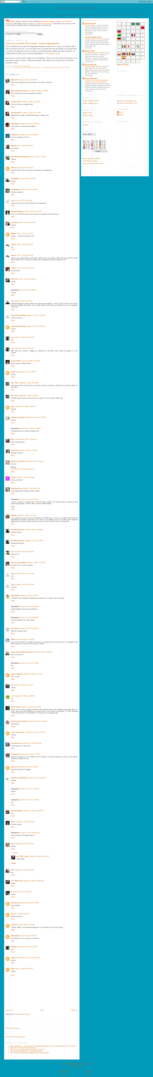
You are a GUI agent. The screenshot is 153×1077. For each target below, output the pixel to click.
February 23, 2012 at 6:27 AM (24, 870)
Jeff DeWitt (14, 178)
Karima (13, 477)
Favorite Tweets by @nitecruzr (15, 1037)
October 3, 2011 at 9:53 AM (29, 499)
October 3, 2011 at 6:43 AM (31, 488)
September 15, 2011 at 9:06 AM (25, 406)
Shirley (13, 167)
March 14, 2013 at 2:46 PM (24, 968)
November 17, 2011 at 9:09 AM (24, 696)
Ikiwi (12, 870)
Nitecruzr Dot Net (76, 8)
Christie (13, 268)
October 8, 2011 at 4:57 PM (29, 595)
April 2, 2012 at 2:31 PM (21, 914)
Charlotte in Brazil (91, 15)
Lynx (12, 337)
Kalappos (14, 947)
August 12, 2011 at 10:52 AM (24, 348)
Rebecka (14, 515)
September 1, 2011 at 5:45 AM (28, 395)
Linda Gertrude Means (18, 315)
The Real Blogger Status (52, 53)
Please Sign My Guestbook (91, 158)
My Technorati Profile (64, 1071)
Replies (15, 853)
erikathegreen (15, 189)
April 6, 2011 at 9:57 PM (25, 145)
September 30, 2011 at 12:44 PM (25, 439)
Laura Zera (14, 450)
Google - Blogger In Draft (90, 101)
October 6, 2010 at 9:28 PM (29, 135)
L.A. (12, 696)
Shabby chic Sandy (17, 417)
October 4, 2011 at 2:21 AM (34, 540)
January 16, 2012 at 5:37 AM (25, 822)
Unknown (14, 925)
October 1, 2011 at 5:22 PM (28, 450)
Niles (12, 968)
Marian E (14, 767)
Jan (12, 685)
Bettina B (14, 80)
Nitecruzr (120, 112)
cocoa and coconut (18, 732)
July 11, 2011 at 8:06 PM (25, 244)
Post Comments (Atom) (22, 1014)
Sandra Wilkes (16, 361)
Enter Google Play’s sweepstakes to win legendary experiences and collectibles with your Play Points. (43, 1046)
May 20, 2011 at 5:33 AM (25, 167)
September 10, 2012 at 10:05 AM (29, 958)
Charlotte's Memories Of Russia (122, 15)
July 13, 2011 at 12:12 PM (25, 268)
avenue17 (85, 125)
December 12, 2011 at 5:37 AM (35, 732)
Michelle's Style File (18, 461)
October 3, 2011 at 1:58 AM (25, 477)
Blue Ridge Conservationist (20, 156)
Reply (13, 85)
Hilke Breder (15, 124)
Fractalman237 (16, 102)
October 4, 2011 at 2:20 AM (34, 529)
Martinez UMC (87, 113)
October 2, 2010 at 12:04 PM (27, 80)
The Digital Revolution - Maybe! (94, 53)
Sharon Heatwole (17, 674)
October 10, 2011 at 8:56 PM (29, 606)
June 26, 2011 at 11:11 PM (32, 211)
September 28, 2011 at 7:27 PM (35, 417)
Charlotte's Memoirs (77, 15)
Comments (30, 67)
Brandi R (14, 372)
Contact (144, 15)
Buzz (19, 15)
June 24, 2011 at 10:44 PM (23, 200)
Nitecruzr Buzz (90, 51)
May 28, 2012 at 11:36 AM (27, 936)
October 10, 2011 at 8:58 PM (29, 617)
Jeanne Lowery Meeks (18, 562)
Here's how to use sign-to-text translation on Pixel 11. (27, 1049)
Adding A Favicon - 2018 (92, 39)
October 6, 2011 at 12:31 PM (24, 573)
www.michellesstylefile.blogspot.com (23, 469)
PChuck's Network (91, 78)
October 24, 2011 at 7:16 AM (29, 663)
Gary (12, 406)
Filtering (45, 67)
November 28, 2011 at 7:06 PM (37, 721)
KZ (12, 914)
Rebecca (14, 233)
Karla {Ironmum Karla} (19, 721)
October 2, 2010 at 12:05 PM (39, 91)
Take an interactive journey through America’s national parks (29, 1053)
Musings (43, 15)
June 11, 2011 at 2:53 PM (27, 178)
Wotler (13, 639)
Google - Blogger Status (90, 103)
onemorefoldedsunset (18, 326)
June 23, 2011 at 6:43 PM (29, 189)
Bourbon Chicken (90, 25)
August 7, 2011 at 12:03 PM (36, 315)
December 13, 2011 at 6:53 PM (32, 743)
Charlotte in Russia (104, 15)
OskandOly (15, 936)
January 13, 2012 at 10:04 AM (33, 811)
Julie (12, 844)
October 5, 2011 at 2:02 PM (36, 562)
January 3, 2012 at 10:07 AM (29, 789)
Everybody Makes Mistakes (93, 66)
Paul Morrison (16, 743)
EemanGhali (15, 595)
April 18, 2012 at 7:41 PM (26, 925)
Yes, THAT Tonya (22, 856)
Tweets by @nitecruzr (13, 1028)
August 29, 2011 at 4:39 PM (27, 372)
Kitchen (36, 15)
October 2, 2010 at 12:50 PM (29, 124)
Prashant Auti (15, 903)
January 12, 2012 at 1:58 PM (29, 800)
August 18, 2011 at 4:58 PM (31, 361)
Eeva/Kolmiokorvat (17, 529)
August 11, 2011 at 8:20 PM (36, 326)
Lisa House (15, 222)
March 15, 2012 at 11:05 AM (22, 892)
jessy (13, 573)
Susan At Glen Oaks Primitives (21, 652)
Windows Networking (63, 15)
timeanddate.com (130, 101)
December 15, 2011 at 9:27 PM (30, 754)
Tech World (51, 15)
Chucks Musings (90, 64)
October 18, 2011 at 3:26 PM (25, 639)
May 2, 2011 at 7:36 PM (38, 156)
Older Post (74, 1010)
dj (11, 892)
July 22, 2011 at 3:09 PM (28, 290)
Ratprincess (15, 135)
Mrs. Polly (14, 383)
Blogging (14, 15)
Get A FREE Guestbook (90, 161)
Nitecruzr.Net (64, 67)
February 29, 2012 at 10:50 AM (33, 881)
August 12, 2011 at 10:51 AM (24, 337)
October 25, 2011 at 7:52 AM (23, 685)
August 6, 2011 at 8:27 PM (23, 301)
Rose (12, 439)
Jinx (12, 200)
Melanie (13, 145)
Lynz (12, 551)
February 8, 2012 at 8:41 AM (24, 844)
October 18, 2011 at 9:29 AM (29, 628)
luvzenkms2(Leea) (17, 211)
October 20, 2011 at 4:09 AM (42, 652)
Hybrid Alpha (15, 707)
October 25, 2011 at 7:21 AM (32, 674)
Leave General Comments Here (92, 163)
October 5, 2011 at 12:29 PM (24, 551)
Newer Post (9, 1010)
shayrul (13, 244)
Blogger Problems (19, 67)
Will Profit (14, 279)
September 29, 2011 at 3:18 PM (30, 428)
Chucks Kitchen (90, 23)
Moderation (54, 67)
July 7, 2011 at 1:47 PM (25, 233)
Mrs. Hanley (15, 628)
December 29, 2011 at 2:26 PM (28, 767)
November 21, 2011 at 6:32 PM (31, 707)
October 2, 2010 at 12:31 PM (31, 102)
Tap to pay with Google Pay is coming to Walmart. (26, 1051)
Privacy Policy (76, 1066)
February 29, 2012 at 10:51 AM (39, 856)
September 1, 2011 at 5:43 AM (28, 383)
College (25, 15)
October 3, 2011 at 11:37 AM (26, 515)
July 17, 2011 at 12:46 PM (27, 279)
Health (31, 15)
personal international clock (128, 103)
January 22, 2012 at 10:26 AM (30, 833)
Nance (13, 822)
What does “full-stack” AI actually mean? (23, 1048)
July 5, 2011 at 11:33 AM (27, 222)
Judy (12, 301)
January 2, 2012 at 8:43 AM (37, 778)
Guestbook (137, 15)
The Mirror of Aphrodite (19, 778)
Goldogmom (15, 754)
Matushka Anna (16, 488)
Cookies (38, 67)
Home (8, 15)
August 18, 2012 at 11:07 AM (27, 947)
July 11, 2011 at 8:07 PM (25, 255)
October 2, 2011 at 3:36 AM (34, 461)
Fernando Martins (17, 811)
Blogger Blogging (48, 21)
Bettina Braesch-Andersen (20, 91)
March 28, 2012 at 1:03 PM (30, 903)
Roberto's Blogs (87, 115)
